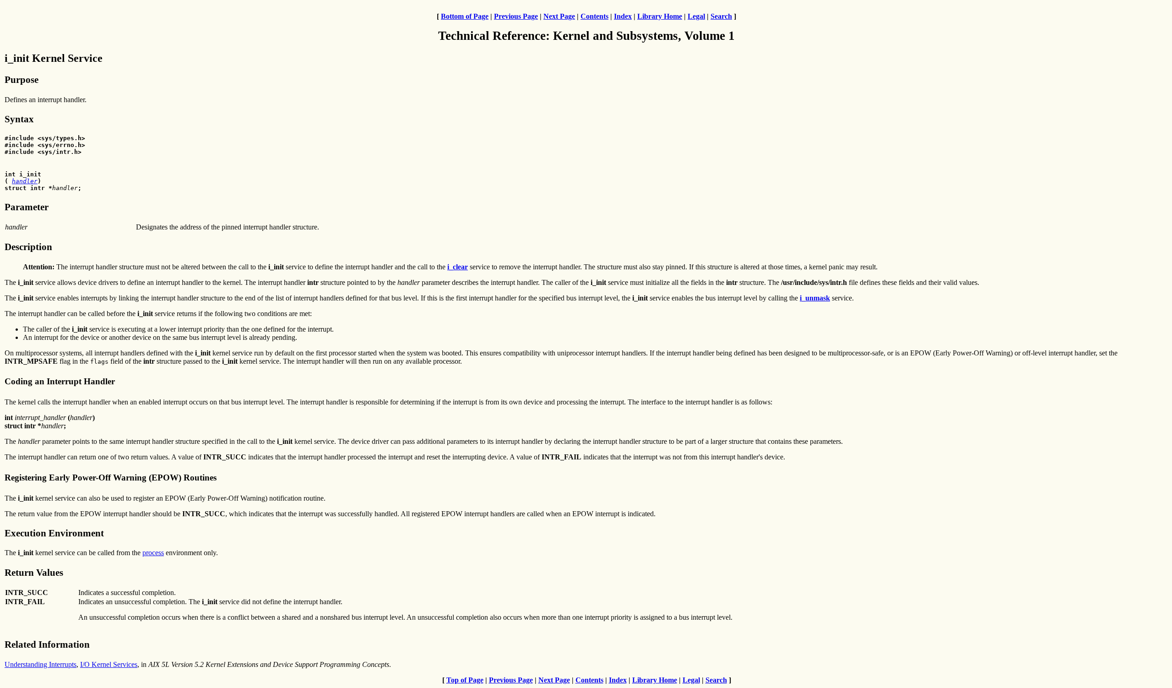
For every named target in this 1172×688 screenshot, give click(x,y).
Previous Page (516, 16)
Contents (594, 16)
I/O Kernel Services (108, 664)
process (153, 553)
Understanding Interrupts (40, 664)
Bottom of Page (464, 16)
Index (623, 16)
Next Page (559, 16)
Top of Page (464, 680)
